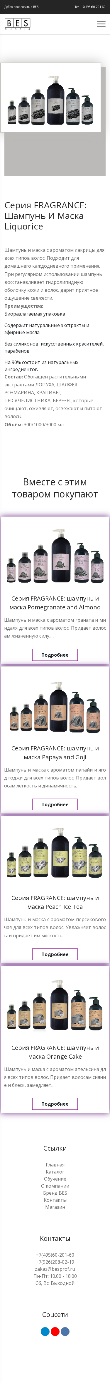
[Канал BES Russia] (55, 1331)
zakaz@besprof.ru (55, 1269)
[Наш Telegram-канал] (45, 1331)
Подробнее (55, 655)
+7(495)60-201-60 (55, 1255)
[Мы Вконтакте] (65, 1331)
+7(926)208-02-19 (55, 1262)
